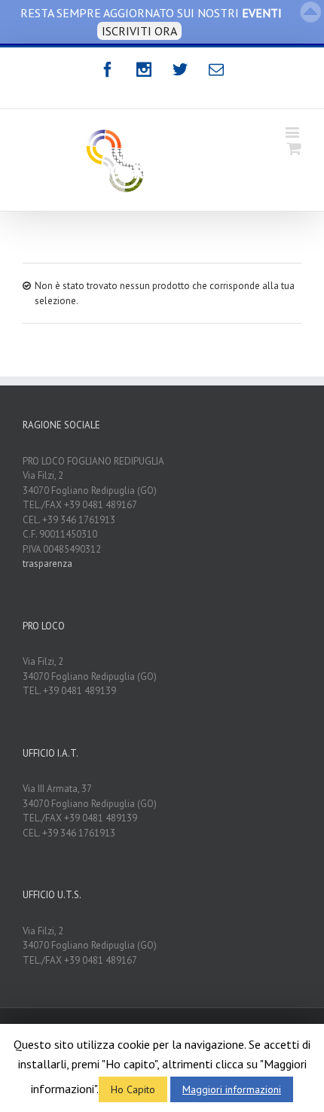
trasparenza (47, 563)
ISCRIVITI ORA (139, 30)
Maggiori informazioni (231, 1089)
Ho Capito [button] (133, 1089)
